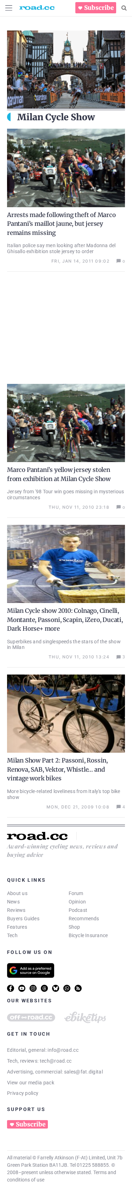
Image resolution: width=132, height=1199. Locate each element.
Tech (12, 935)
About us (17, 893)
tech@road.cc (56, 1061)
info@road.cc (63, 1050)
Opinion (77, 902)
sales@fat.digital (83, 1072)
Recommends (84, 918)
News (13, 902)
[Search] (124, 8)
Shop (74, 927)
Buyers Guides (23, 918)
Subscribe (99, 8)
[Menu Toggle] (8, 8)
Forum (76, 893)
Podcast (78, 910)
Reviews (16, 910)
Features (17, 927)
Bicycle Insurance (88, 935)
